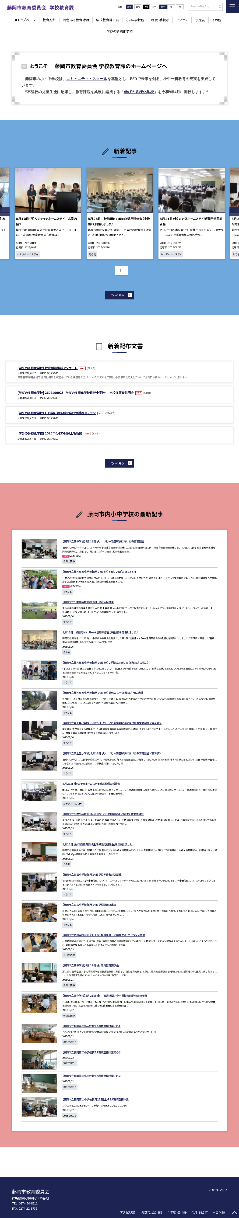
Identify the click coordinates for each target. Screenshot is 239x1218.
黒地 (146, 6)
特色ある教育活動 (76, 19)
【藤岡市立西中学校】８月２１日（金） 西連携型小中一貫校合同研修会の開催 (104, 995)
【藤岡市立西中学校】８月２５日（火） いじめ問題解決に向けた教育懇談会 (103, 541)
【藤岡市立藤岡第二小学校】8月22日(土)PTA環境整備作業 (95, 1099)
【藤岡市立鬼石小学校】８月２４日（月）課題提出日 (89, 904)
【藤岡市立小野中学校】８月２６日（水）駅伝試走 (88, 602)
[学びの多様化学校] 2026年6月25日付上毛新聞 (50, 433)
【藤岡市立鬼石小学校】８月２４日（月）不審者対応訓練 (91, 874)
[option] (48, 214)
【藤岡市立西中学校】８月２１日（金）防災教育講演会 (90, 965)
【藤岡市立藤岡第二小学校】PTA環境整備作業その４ (91, 1026)
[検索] (218, 7)
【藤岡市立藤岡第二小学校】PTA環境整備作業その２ (91, 1076)
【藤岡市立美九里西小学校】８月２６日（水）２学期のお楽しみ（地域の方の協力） (105, 662)
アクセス (182, 19)
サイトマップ (219, 1190)
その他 (216, 19)
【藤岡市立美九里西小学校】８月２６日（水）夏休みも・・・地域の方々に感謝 (102, 692)
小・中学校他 (135, 19)
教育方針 (49, 19)
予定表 (200, 19)
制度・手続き (160, 19)
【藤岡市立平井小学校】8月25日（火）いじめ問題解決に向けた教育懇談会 (103, 814)
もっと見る (117, 295)
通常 (129, 6)
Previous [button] (5, 211)
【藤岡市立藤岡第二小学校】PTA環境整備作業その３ (91, 1052)
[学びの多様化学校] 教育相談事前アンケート (48, 368)
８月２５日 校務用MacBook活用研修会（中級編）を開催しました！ (100, 632)
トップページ (27, 19)
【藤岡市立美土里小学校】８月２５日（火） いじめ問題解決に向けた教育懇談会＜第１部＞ (112, 753)
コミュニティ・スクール (86, 79)
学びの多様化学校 (120, 31)
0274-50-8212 (28, 1203)
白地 (138, 6)
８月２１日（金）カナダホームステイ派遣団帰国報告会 (91, 783)
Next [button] (234, 211)
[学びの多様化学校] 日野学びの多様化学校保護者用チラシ (57, 413)
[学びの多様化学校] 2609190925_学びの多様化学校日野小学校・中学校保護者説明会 (76, 392)
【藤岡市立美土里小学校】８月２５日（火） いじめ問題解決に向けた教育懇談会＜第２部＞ (112, 723)
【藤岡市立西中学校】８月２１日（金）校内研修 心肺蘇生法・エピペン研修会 (103, 935)
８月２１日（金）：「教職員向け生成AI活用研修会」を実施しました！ (98, 844)
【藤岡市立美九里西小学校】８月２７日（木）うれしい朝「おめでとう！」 (99, 571)
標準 (163, 6)
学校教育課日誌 (107, 19)
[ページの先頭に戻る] (234, 1213)
